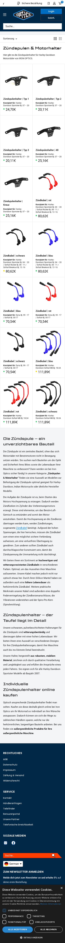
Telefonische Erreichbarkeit (18, 824)
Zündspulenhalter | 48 (47, 150)
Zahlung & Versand (13, 775)
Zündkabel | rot (43, 200)
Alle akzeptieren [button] (17, 929)
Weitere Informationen (50, 903)
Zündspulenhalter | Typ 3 (16, 150)
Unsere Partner (11, 819)
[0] (60, 3)
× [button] (61, 888)
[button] (32, 937)
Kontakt (7, 798)
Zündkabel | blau (44, 255)
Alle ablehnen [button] (48, 929)
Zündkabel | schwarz (14, 255)
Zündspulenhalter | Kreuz (13, 203)
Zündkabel (21, 528)
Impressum (9, 770)
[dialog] (32, 914)
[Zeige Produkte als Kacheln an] (55, 38)
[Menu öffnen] (4, 14)
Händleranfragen (12, 803)
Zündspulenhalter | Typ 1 (16, 98)
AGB (5, 759)
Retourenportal (11, 814)
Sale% (51, 17)
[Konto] (54, 3)
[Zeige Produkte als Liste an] (60, 38)
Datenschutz (10, 764)
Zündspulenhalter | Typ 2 (48, 98)
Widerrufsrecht (11, 780)
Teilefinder (9, 808)
